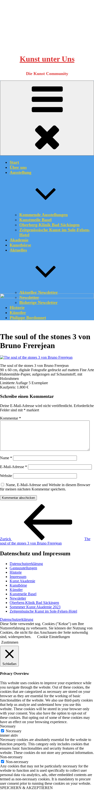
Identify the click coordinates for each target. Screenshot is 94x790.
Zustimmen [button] (9, 642)
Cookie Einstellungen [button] (53, 637)
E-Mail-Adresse (13, 467)
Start (14, 162)
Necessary (13, 731)
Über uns (18, 167)
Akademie (19, 240)
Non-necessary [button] (11, 757)
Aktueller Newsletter (38, 292)
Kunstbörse (20, 245)
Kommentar (10, 418)
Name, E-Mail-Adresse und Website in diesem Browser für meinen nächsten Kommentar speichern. (45, 487)
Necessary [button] (8, 726)
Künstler (16, 590)
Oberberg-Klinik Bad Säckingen (49, 224)
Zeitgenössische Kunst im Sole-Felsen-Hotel (43, 611)
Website (6, 476)
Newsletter (18, 598)
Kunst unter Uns (47, 59)
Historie (16, 572)
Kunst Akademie (22, 581)
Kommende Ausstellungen (43, 214)
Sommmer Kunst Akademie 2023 (35, 607)
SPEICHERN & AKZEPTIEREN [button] (26, 788)
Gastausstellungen (23, 568)
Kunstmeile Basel (35, 219)
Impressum (18, 577)
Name (6, 458)
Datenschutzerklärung (26, 564)
